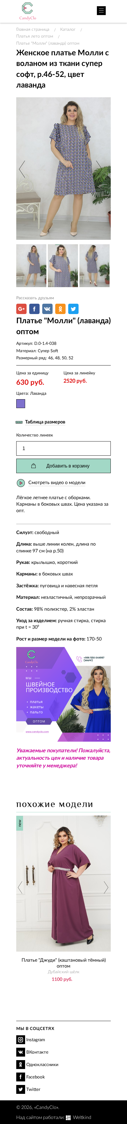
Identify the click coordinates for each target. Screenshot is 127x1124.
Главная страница (32, 29)
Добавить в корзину (67, 465)
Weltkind (82, 1117)
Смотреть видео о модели (56, 482)
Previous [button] (22, 169)
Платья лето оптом (34, 35)
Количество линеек (34, 434)
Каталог (68, 29)
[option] (63, 168)
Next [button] (98, 169)
